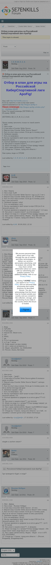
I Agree (25, 309)
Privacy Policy (25, 276)
